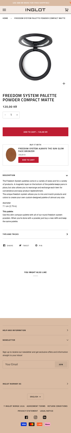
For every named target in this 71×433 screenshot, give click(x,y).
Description (9, 175)
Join (61, 364)
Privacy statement (28, 410)
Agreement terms (36, 406)
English (34, 396)
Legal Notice (46, 410)
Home (5, 18)
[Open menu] (8, 10)
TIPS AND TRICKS (11, 234)
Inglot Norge (12, 406)
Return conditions (58, 406)
